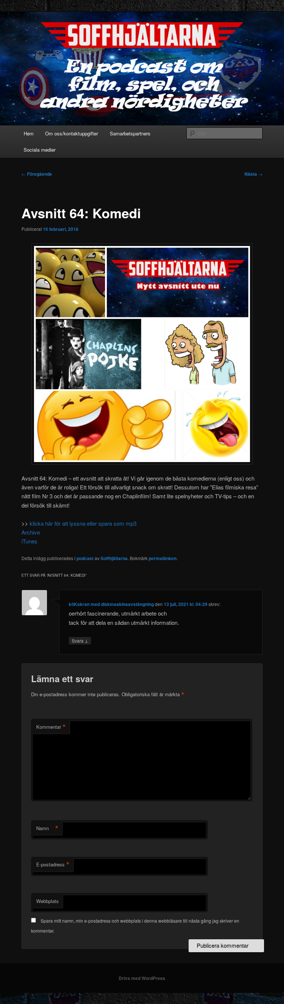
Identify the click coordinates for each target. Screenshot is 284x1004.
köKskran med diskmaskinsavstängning (111, 604)
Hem (29, 133)
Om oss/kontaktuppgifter (71, 133)
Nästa (253, 174)
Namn (47, 828)
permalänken (162, 558)
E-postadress (53, 864)
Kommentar (51, 727)
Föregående (36, 174)
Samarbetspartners (130, 133)
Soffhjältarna (114, 558)
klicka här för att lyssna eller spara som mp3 (83, 523)
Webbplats (47, 900)
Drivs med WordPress (142, 978)
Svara (80, 640)
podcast (85, 558)
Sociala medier (39, 149)
